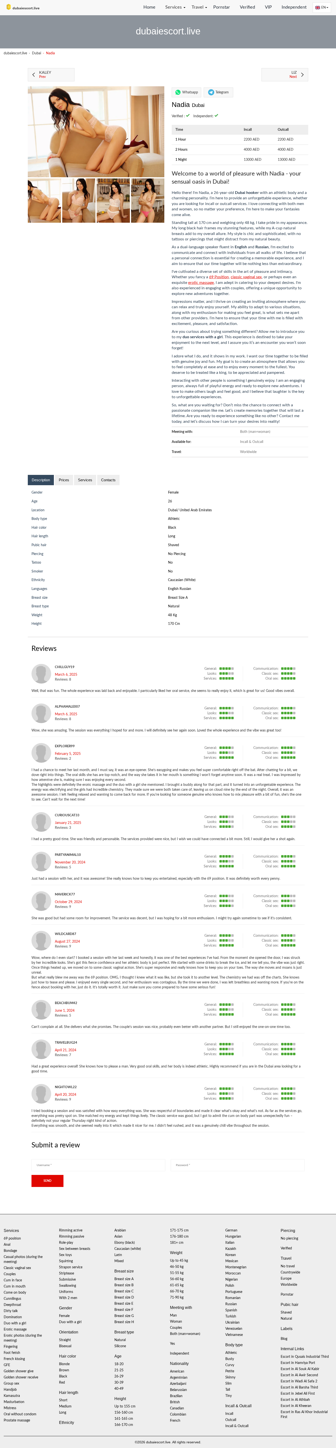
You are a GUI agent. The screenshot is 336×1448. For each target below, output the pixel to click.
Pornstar (221, 7)
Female (173, 492)
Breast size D (124, 1297)
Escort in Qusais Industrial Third (305, 1357)
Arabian (120, 1230)
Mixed (119, 1261)
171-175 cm (179, 1230)
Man (173, 1315)
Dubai (36, 53)
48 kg (172, 615)
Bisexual (65, 1346)
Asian (118, 1236)
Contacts (108, 480)
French (175, 1420)
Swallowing (67, 1285)
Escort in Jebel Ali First (298, 1393)
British (175, 1402)
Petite (229, 1371)
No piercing (176, 554)
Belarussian (178, 1390)
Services (85, 480)
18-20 (118, 1364)
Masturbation (14, 1402)
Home (149, 7)
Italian (229, 1242)
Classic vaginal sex (17, 1268)
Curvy (229, 1365)
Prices (64, 480)
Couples (10, 1274)
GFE (7, 1365)
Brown (64, 1370)
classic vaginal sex (246, 277)
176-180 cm (179, 1236)
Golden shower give (18, 1371)
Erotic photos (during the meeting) (23, 1338)
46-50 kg (176, 1267)
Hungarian (233, 1236)
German (231, 1230)
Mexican (231, 1261)
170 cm (174, 624)
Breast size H (124, 1322)
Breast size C (124, 1291)
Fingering (10, 1346)
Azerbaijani (178, 1384)
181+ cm (176, 1242)
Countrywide (290, 1272)
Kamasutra (12, 1396)
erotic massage (201, 283)
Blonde (64, 1364)
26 (170, 501)
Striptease (66, 1273)
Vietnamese (234, 1335)
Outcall (230, 1420)
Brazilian (176, 1396)
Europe (286, 1278)
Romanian (233, 1298)
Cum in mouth (15, 1286)
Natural (173, 606)
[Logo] (28, 7)
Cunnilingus (12, 1299)
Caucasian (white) (182, 580)
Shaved (173, 545)
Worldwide (289, 1285)
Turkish (230, 1316)
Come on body (15, 1292)
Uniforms (66, 1292)
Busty (229, 1359)
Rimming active (70, 1230)
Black (172, 527)
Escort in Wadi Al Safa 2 (299, 1381)
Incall (229, 1414)
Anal (7, 1244)
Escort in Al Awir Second (299, 1375)
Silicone (120, 1346)
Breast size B (124, 1285)
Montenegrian (235, 1267)
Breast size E (123, 1303)
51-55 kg (176, 1273)
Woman (176, 1321)
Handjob (10, 1389)
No (170, 571)
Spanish (231, 1310)
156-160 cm (123, 1412)
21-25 (118, 1370)
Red (62, 1382)
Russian (231, 1304)
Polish (229, 1285)
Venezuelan (233, 1329)
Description (41, 480)
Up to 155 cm (125, 1406)
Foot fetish (12, 1353)
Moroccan (233, 1273)
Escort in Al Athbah (295, 1400)
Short (63, 1400)
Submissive (67, 1279)
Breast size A (178, 598)
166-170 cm (123, 1425)
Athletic (174, 519)
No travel (288, 1266)
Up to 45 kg (179, 1260)
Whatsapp (190, 92)
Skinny (230, 1377)
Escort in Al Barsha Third (299, 1387)
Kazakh (230, 1249)
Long (171, 536)
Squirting (66, 1261)
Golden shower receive (21, 1377)
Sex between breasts (74, 1249)
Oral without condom (20, 1414)
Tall (227, 1389)
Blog (284, 1339)
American (177, 1371)
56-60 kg (176, 1279)
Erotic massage (15, 1329)
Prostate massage (17, 1420)
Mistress (10, 1408)
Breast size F (123, 1310)
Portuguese (233, 1292)
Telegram (222, 92)
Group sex (11, 1383)
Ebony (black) (124, 1242)
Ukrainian (232, 1322)
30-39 (118, 1382)
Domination (13, 1317)
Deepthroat (12, 1305)
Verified (247, 7)
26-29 (118, 1376)
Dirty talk (11, 1311)
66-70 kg (176, 1291)
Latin (118, 1255)
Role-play (66, 1242)
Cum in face (13, 1280)
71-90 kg (176, 1297)
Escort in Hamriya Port (298, 1363)
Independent (294, 7)
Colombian (178, 1414)
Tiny (228, 1396)
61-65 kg (176, 1285)
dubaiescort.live (15, 53)
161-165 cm (123, 1418)
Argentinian (178, 1377)
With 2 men (68, 1298)
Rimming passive (71, 1236)
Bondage (10, 1251)
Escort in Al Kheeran (296, 1406)
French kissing (14, 1359)
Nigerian (231, 1279)
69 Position (219, 277)
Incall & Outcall (236, 1426)
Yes (172, 1344)
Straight (65, 1340)
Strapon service (70, 1267)
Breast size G (124, 1316)
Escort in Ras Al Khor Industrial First (304, 1414)
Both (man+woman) (185, 1334)
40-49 (118, 1388)
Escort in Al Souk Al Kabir (300, 1369)
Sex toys (65, 1255)
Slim (228, 1383)
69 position (12, 1238)
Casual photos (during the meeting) (23, 1259)
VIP (268, 7)
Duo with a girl (15, 1323)
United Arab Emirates (196, 510)
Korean (230, 1255)
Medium (65, 1406)
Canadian (177, 1408)
